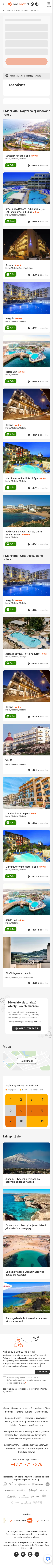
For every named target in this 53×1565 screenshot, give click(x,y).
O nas (6, 1408)
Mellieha (25, 11)
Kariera (28, 1411)
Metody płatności (13, 1421)
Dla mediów (37, 1408)
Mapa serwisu (41, 1411)
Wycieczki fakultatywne (20, 1438)
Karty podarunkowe (13, 1431)
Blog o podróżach (13, 1418)
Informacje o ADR (38, 1448)
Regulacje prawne (26, 1452)
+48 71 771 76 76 (26, 1464)
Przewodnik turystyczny (35, 1418)
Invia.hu (31, 1545)
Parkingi (29, 1431)
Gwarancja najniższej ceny (31, 1425)
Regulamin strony (11, 1445)
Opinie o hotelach (32, 1421)
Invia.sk (24, 1545)
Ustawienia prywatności (16, 1448)
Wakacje (10, 11)
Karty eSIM (39, 1438)
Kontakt (19, 1411)
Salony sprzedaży (20, 1408)
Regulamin (34, 1389)
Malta (18, 11)
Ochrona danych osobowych (35, 1445)
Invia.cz (16, 1545)
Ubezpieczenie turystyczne (33, 1435)
